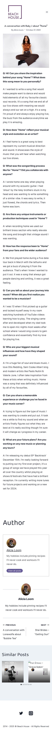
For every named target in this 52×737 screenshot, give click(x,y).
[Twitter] (21, 713)
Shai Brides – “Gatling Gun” (42, 630)
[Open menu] (47, 12)
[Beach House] (15, 12)
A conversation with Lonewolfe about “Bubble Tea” (13, 632)
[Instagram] (31, 713)
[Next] (45, 671)
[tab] (21, 684)
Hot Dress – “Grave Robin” (38, 664)
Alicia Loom (19, 30)
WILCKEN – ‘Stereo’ (10, 664)
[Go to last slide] (6, 671)
